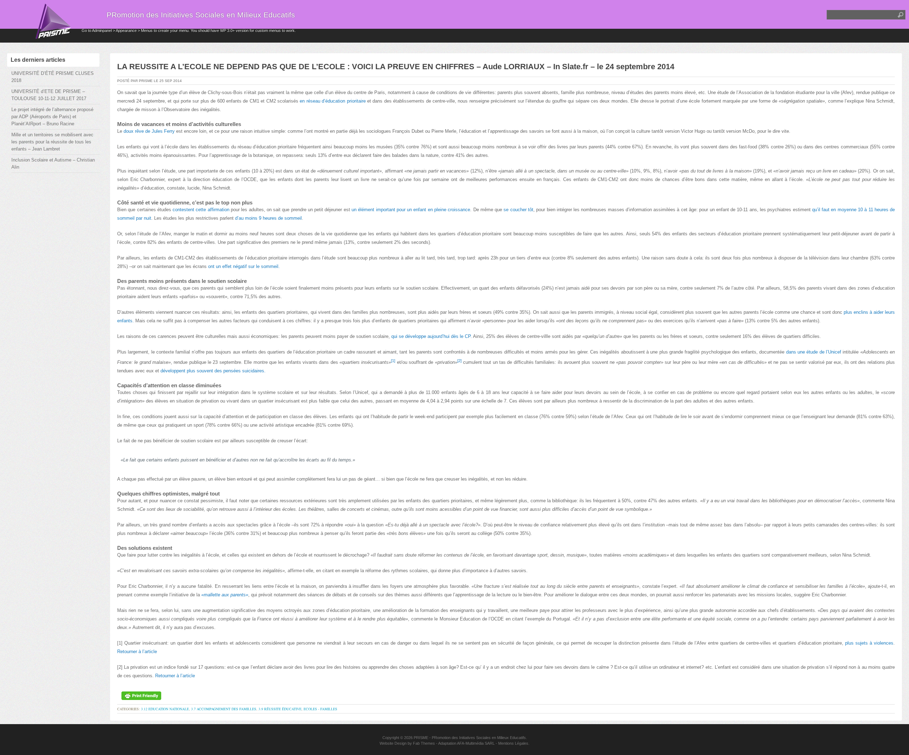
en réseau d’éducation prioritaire (332, 101)
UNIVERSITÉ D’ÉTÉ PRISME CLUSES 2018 (52, 77)
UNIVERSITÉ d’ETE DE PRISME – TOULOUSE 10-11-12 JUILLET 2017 (48, 95)
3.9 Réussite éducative (279, 708)
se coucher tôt (518, 209)
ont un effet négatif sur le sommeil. (244, 266)
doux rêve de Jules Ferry (149, 131)
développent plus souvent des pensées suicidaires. (213, 370)
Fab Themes (424, 743)
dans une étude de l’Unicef (813, 352)
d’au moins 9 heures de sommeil (268, 218)
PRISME (421, 737)
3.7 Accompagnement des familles (223, 708)
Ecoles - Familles (320, 708)
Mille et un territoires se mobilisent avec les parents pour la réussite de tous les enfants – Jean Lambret (52, 142)
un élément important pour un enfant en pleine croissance (411, 209)
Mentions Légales (513, 743)
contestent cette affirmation (201, 209)
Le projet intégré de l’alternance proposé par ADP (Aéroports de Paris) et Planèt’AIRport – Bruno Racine (52, 116)
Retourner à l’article (137, 651)
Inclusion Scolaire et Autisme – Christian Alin (53, 163)
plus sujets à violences (869, 643)
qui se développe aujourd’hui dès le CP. (431, 336)
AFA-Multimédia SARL (476, 743)
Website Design (393, 743)
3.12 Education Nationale (165, 708)
